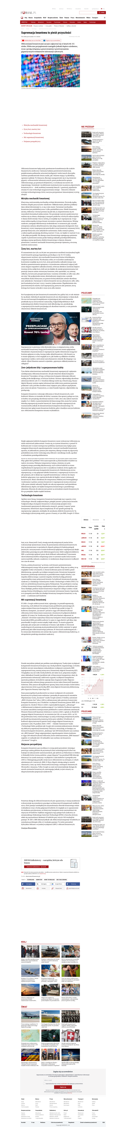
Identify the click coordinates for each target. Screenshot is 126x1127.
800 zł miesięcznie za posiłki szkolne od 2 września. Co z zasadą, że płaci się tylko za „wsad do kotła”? (70, 960)
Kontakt (23, 1122)
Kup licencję (43, 873)
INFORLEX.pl (69, 8)
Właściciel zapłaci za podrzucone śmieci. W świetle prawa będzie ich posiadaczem (50, 999)
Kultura (79, 22)
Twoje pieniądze (39, 1118)
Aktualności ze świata (26, 1118)
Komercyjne (66, 1105)
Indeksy (94, 1101)
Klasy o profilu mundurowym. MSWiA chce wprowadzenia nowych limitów (30, 960)
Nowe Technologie (49, 879)
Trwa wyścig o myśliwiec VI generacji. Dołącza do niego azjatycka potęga (29, 1025)
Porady (93, 1118)
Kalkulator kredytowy (54, 1118)
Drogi (79, 1103)
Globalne (23, 1114)
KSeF (36, 1105)
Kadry (65, 1114)
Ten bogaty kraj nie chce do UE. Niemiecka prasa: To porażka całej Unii (50, 1025)
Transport (80, 1099)
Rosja (22, 1101)
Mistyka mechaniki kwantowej (35, 125)
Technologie (92, 22)
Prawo (65, 1113)
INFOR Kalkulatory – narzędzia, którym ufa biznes (43, 861)
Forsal (22, 28)
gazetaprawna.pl (95, 8)
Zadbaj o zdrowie (71, 26)
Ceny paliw (49, 26)
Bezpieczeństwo (25, 1110)
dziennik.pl (61, 8)
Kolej (79, 1105)
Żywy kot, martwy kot (32, 129)
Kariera (51, 1105)
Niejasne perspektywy (32, 141)
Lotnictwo (80, 1107)
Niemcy (23, 1105)
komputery (39, 879)
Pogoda (79, 1118)
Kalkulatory (53, 1110)
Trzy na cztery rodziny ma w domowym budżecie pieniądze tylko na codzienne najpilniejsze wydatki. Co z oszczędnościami (70, 980)
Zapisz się (63, 1087)
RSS (104, 1122)
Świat (22, 1099)
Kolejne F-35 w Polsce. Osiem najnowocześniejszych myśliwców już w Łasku (29, 980)
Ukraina (23, 1103)
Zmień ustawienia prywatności (88, 1122)
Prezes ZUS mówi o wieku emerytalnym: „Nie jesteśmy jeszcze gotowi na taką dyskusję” (70, 999)
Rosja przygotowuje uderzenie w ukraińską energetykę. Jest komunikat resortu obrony (50, 1045)
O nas (32, 1122)
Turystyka (48, 22)
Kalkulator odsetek (54, 1116)
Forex (93, 1105)
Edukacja (33, 22)
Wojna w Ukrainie (59, 26)
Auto (79, 1116)
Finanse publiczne (39, 1114)
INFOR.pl (54, 8)
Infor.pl (66, 1110)
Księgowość (66, 1116)
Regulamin (71, 1122)
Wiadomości (80, 1113)
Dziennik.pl (81, 1110)
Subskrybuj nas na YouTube (33, 40)
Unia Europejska (25, 1107)
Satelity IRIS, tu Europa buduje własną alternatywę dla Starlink (70, 1064)
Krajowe (23, 1113)
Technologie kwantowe (32, 133)
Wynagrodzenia (53, 1103)
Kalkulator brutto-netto (55, 1113)
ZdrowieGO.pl (78, 8)
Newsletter (86, 8)
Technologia (34, 28)
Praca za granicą (53, 1107)
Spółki (93, 1103)
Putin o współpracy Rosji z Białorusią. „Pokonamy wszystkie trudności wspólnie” (50, 1064)
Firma (36, 1103)
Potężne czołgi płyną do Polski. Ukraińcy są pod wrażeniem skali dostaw (50, 960)
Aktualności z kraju (25, 1116)
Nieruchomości (68, 1099)
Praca (51, 1099)
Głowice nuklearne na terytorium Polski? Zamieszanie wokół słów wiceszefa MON (28, 999)
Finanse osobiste (38, 26)
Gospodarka (38, 1110)
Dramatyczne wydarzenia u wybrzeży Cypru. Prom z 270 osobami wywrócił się (29, 1045)
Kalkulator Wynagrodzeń (55, 1114)
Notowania (95, 1099)
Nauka (85, 22)
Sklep (104, 8)
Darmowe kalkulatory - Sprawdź (36, 866)
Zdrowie (65, 22)
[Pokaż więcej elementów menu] (104, 17)
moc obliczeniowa (62, 879)
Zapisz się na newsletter (53, 40)
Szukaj (102, 12)
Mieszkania (66, 1103)
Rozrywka (72, 22)
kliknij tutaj (70, 1092)
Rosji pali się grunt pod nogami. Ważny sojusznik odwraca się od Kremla (69, 1025)
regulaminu (64, 1083)
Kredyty (37, 1116)
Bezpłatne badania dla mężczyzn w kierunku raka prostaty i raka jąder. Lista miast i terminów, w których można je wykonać (49, 980)
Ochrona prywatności (57, 1122)
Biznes (37, 1099)
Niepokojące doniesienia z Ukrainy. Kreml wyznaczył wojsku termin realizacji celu (29, 1064)
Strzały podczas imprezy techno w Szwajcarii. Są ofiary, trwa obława (70, 1045)
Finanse (37, 1107)
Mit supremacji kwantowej (34, 137)
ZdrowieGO (95, 1110)
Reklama (42, 1122)
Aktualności (41, 22)
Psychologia (57, 22)
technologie (30, 879)
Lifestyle (24, 22)
